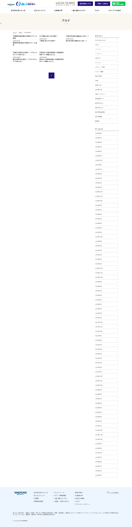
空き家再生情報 (100, 112)
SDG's (97, 44)
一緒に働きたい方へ (78, 10)
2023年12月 (99, 237)
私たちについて (40, 10)
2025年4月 (98, 183)
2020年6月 (98, 403)
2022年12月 (99, 268)
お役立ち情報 (79, 498)
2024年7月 (98, 210)
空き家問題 (98, 116)
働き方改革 (98, 76)
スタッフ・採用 (100, 67)
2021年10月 (99, 331)
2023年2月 (98, 259)
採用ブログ (98, 85)
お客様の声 (58, 10)
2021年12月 (99, 322)
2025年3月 (98, 187)
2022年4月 (98, 304)
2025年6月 (98, 174)
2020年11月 (99, 381)
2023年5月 (98, 246)
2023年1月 (98, 264)
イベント (98, 49)
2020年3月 (98, 417)
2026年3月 (98, 151)
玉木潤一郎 (98, 89)
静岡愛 (97, 121)
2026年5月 (98, 147)
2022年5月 (98, 300)
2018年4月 (98, 471)
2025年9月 (98, 165)
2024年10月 (99, 201)
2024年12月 (99, 192)
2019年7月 (98, 453)
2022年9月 (98, 282)
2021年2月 (98, 367)
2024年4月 (98, 223)
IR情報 (36, 498)
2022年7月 (98, 291)
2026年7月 (98, 138)
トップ (15, 32)
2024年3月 (98, 228)
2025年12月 (99, 160)
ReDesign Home (100, 40)
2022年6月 (98, 295)
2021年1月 (98, 372)
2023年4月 (98, 250)
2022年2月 (98, 313)
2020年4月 (98, 412)
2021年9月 (98, 336)
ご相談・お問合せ (102, 4)
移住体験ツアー (100, 99)
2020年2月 (98, 421)
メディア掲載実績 (60, 495)
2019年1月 (98, 457)
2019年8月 (98, 448)
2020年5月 (98, 408)
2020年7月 (98, 399)
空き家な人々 (99, 108)
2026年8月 (98, 133)
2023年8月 (98, 241)
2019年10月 (99, 439)
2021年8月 (98, 340)
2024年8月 (98, 205)
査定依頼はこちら (85, 4)
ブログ (97, 10)
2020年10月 (99, 385)
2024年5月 (98, 219)
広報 (96, 80)
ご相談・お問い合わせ (61, 501)
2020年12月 (99, 376)
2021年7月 (98, 345)
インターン (98, 54)
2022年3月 (98, 309)
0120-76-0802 (66, 2)
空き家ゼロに (99, 103)
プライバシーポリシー (82, 504)
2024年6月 (98, 214)
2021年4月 (98, 358)
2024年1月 (98, 232)
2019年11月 (99, 435)
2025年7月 (98, 169)
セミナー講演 (99, 72)
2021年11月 (99, 327)
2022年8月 (98, 286)
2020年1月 (98, 426)
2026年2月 (98, 156)
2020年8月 (98, 394)
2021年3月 (98, 363)
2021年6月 (98, 349)
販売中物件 (79, 493)
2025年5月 (98, 178)
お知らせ (98, 58)
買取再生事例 (38, 501)
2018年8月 (98, 462)
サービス (98, 63)
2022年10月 (99, 277)
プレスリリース (59, 493)
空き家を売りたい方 (18, 10)
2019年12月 (99, 430)
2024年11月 (99, 196)
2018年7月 (98, 466)
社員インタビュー (100, 94)
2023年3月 (98, 255)
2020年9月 (98, 390)
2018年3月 (98, 475)
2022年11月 (99, 273)
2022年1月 (98, 318)
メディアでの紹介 (114, 10)
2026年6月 (98, 142)
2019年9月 (98, 444)
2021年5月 (98, 354)
